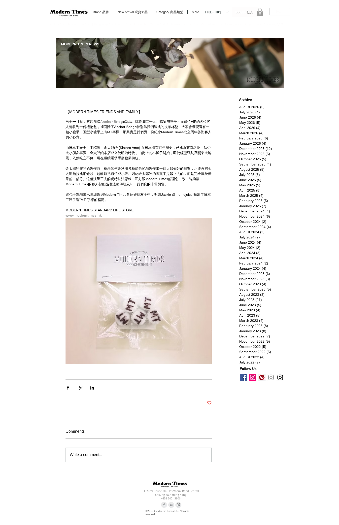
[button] (217, 12)
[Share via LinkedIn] (92, 387)
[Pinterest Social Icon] (262, 377)
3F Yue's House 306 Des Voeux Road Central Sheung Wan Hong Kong (171, 492)
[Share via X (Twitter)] (80, 387)
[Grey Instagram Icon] (271, 377)
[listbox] (217, 12)
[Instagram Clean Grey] (171, 505)
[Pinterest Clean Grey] (178, 505)
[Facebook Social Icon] (243, 377)
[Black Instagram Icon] (280, 377)
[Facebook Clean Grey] (164, 505)
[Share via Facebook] (68, 387)
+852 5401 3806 (170, 498)
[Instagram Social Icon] (252, 377)
